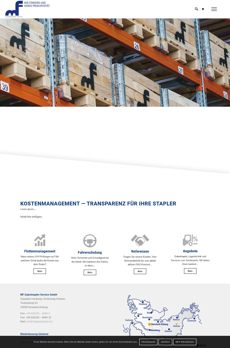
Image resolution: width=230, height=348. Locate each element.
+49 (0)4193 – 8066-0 (38, 313)
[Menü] (213, 9)
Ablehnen (165, 342)
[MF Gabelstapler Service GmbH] (28, 9)
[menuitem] (215, 9)
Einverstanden (148, 342)
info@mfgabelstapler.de (39, 321)
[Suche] (196, 9)
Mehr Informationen (185, 342)
